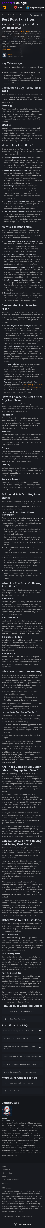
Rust (9, 15)
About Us (5, 1176)
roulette (39, 384)
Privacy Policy (7, 1173)
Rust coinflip (28, 384)
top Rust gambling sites (31, 387)
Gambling (16, 15)
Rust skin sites (26, 15)
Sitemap (5, 1183)
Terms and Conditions (10, 1180)
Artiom (10, 55)
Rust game (25, 31)
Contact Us (6, 1170)
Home (4, 15)
